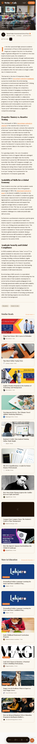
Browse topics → (30, 314)
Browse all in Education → (27, 560)
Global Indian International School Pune (18, 33)
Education (7, 7)
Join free (31, 3)
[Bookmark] (22, 740)
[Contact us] (32, 740)
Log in (24, 3)
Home (2, 7)
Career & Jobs (15, 306)
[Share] (27, 740)
